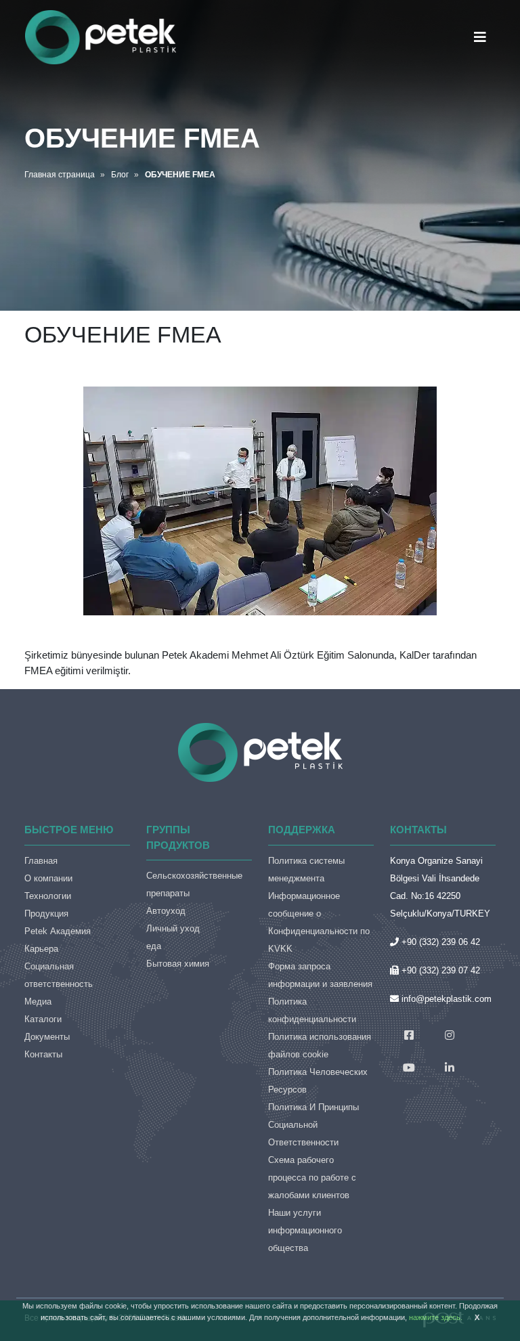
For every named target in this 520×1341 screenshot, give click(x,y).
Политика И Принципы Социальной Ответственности (313, 1124)
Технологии (47, 896)
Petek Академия (57, 931)
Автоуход (166, 911)
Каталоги (43, 1019)
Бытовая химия (177, 964)
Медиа (37, 1001)
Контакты (43, 1054)
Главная (41, 861)
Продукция (46, 913)
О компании (48, 878)
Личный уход (173, 928)
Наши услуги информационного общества (305, 1230)
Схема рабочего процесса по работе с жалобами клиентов (312, 1177)
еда (153, 946)
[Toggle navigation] (480, 37)
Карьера (41, 949)
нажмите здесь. (435, 1317)
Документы (47, 1037)
